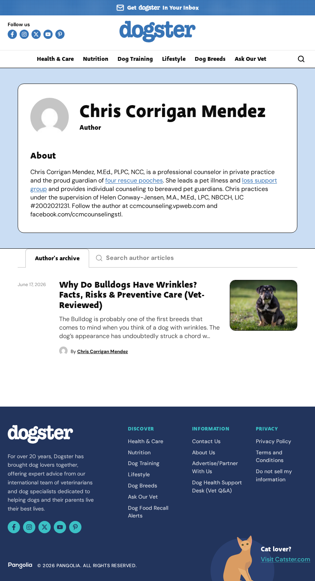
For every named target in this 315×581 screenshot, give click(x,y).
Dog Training (135, 59)
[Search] (301, 59)
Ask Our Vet (250, 59)
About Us (203, 452)
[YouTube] (48, 34)
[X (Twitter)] (36, 34)
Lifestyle (174, 59)
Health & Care (55, 59)
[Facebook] (12, 34)
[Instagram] (24, 34)
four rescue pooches (134, 180)
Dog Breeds (210, 59)
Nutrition (95, 59)
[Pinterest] (60, 34)
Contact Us (206, 441)
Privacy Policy (273, 441)
